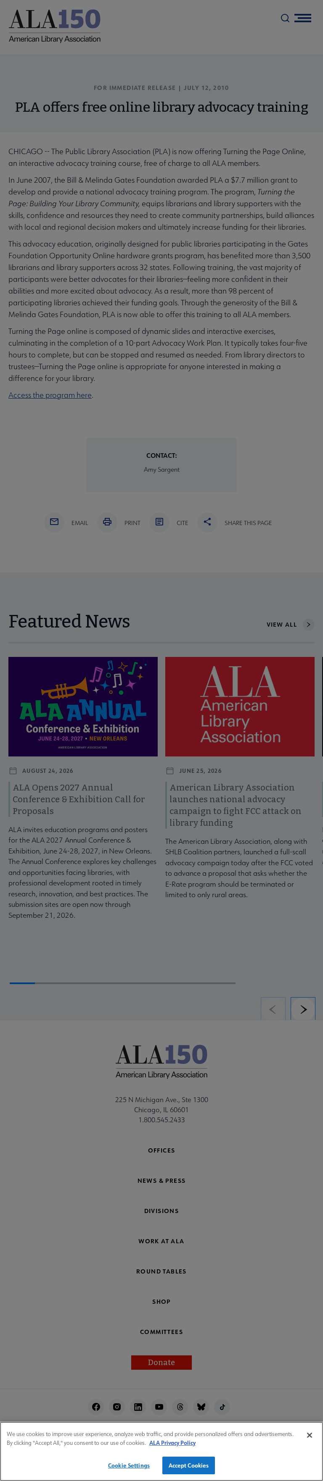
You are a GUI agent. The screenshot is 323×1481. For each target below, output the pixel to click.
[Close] (309, 1435)
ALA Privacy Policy (172, 1442)
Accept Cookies (189, 1465)
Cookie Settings (129, 1465)
